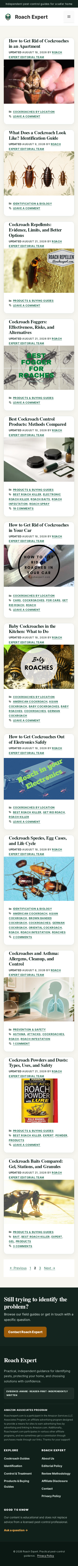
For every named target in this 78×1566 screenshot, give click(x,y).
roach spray (39, 503)
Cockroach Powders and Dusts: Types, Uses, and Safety (38, 1062)
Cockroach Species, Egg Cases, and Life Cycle (38, 840)
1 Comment (21, 1043)
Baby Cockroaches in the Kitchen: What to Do (32, 629)
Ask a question (16, 1530)
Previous (18, 1268)
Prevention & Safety (29, 1029)
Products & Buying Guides (33, 300)
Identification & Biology (32, 203)
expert (48, 1135)
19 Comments (23, 508)
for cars (53, 600)
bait (16, 1236)
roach (31, 605)
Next (49, 1268)
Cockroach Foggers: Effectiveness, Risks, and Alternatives (31, 327)
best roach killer (27, 494)
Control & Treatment (18, 1473)
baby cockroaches (44, 706)
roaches (59, 932)
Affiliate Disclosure (55, 1481)
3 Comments (22, 1246)
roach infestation (35, 932)
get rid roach (54, 812)
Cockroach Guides (17, 1458)
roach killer (19, 816)
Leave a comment (26, 116)
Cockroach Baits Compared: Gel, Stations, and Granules (36, 1163)
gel (11, 1241)
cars (17, 600)
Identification (13, 1466)
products (16, 1140)
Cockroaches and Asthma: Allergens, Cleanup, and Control (34, 958)
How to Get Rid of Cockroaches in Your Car (39, 527)
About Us (48, 1458)
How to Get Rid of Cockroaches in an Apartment (39, 43)
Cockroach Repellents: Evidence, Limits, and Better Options (35, 229)
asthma (19, 1034)
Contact (47, 1488)
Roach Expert (31, 17)
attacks (34, 1034)
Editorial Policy (52, 1466)
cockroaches (34, 600)
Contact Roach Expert (25, 1332)
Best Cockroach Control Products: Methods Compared (37, 421)
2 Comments (22, 937)
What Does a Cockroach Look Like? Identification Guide (37, 135)
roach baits (40, 499)
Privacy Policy (51, 1496)
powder (61, 1135)
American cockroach (30, 701)
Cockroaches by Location (34, 111)
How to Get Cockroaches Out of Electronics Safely (36, 739)
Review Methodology (56, 1473)
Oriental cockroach (45, 927)
